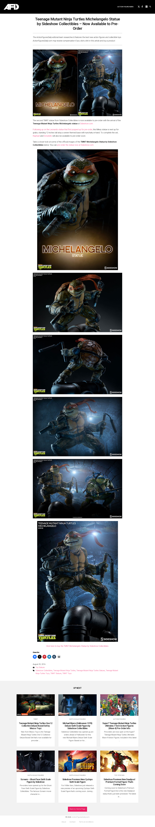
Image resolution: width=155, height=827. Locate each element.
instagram (147, 6)
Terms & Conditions (86, 822)
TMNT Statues (56, 673)
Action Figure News (125, 7)
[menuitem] (125, 7)
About (64, 822)
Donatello (48, 136)
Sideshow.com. (86, 123)
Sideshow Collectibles (44, 671)
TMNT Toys (67, 673)
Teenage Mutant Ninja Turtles (64, 671)
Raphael (36, 136)
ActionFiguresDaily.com (80, 817)
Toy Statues (40, 667)
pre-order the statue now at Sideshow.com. (75, 145)
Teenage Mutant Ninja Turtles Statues (90, 671)
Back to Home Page (77, 809)
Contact (72, 822)
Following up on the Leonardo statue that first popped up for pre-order (62, 129)
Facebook (144, 6)
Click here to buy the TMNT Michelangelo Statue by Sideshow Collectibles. (77, 646)
